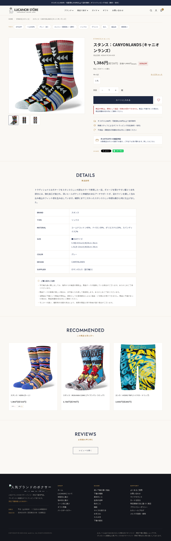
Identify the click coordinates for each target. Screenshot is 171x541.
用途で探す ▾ (82, 10)
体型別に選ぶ (63, 497)
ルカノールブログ (137, 510)
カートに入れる (123, 100)
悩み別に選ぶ (63, 500)
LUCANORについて (65, 494)
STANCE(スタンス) (22, 19)
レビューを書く (85, 450)
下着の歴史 (98, 520)
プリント (95, 27)
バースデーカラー (64, 510)
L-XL (97, 80)
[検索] (151, 10)
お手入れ (97, 514)
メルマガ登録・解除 (138, 514)
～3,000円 (30, 27)
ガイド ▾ (95, 10)
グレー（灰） (44, 27)
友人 (104, 27)
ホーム (60, 490)
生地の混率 (98, 500)
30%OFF (19, 27)
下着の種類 (98, 494)
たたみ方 (97, 517)
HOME (11, 19)
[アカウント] (156, 10)
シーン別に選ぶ (64, 504)
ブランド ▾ (68, 10)
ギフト (105, 10)
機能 (95, 507)
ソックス (83, 27)
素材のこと (98, 497)
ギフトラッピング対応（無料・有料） (105, 2)
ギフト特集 (62, 507)
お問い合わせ (117, 10)
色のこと (97, 504)
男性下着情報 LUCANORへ (18, 501)
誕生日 (113, 27)
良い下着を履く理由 (102, 490)
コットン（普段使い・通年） (64, 27)
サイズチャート (156, 74)
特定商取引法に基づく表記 (140, 504)
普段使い (124, 27)
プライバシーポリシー (139, 507)
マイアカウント (136, 497)
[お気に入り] (158, 100)
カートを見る (135, 500)
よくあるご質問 (136, 490)
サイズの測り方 (100, 510)
